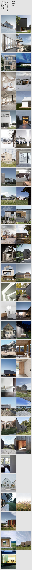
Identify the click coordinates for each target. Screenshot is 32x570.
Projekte (13, 1)
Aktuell (13, 3)
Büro (13, 5)
